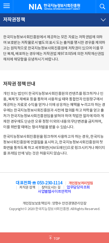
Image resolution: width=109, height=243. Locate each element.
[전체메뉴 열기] (6, 6)
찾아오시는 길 (51, 187)
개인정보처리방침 (81, 183)
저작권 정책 (27, 187)
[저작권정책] (54, 20)
